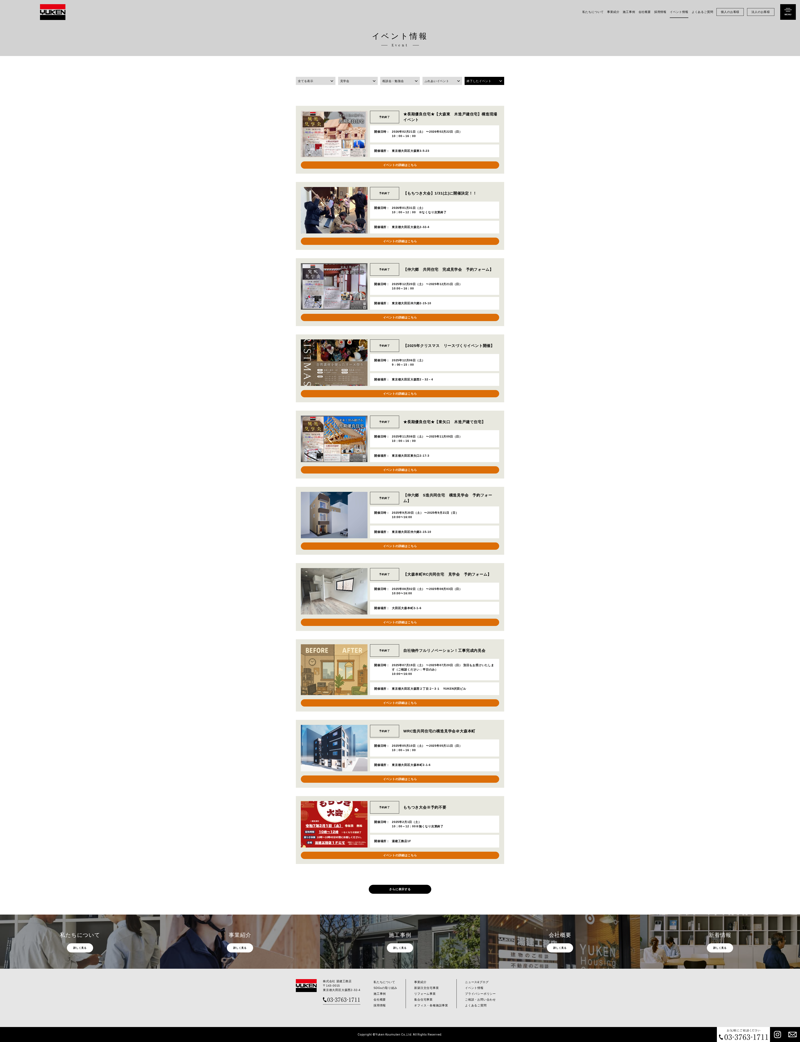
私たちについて (593, 12)
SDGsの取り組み (385, 988)
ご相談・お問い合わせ (480, 999)
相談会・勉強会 (393, 81)
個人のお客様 (730, 12)
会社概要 (645, 12)
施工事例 (629, 12)
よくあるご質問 (702, 12)
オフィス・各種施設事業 (431, 1005)
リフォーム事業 (425, 993)
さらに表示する (400, 889)
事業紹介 (613, 12)
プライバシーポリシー (480, 993)
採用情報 (660, 12)
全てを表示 (305, 81)
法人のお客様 (760, 12)
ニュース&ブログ (477, 982)
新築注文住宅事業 (426, 988)
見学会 (344, 81)
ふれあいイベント (437, 81)
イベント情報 (679, 12)
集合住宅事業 (423, 999)
